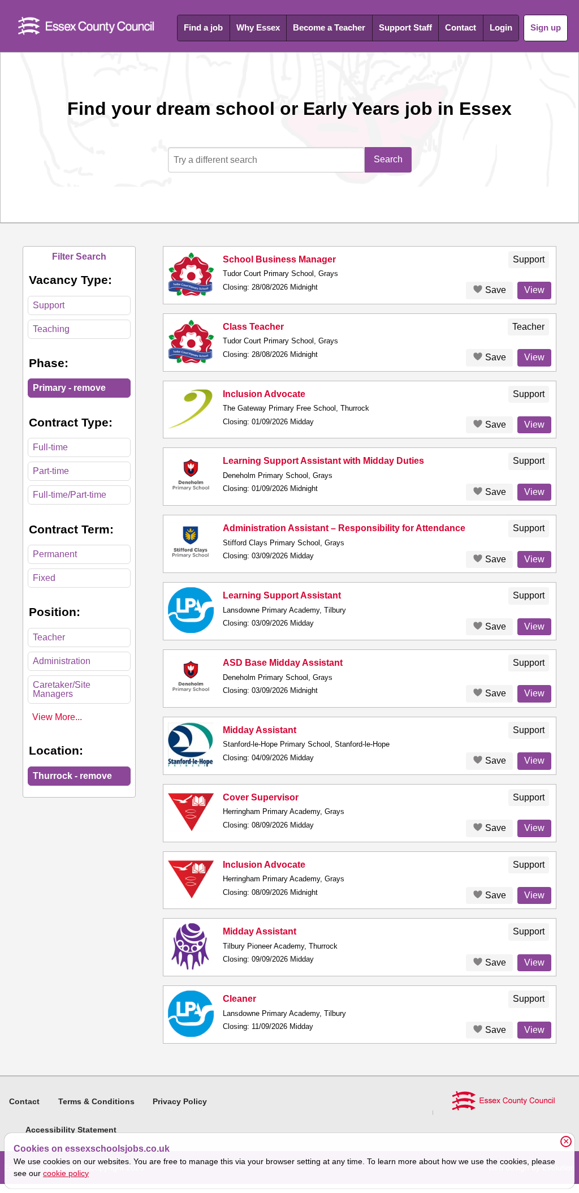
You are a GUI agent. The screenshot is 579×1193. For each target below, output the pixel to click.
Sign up (545, 27)
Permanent (55, 554)
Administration (61, 661)
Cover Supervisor (261, 797)
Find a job (203, 27)
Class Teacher (253, 326)
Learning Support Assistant (282, 595)
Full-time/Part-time (69, 494)
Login (501, 27)
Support (48, 305)
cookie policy (66, 1173)
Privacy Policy (180, 1101)
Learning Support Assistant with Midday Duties (323, 461)
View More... (57, 717)
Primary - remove (69, 388)
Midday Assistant (259, 730)
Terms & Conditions (96, 1101)
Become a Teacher (329, 27)
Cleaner (239, 999)
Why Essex (258, 27)
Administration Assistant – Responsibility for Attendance (344, 528)
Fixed (44, 578)
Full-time (50, 447)
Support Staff (405, 27)
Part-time (51, 471)
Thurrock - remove (72, 776)
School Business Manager (279, 259)
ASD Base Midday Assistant (283, 662)
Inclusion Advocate (264, 394)
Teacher (49, 637)
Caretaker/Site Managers (61, 689)
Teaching (51, 329)
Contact (460, 27)
